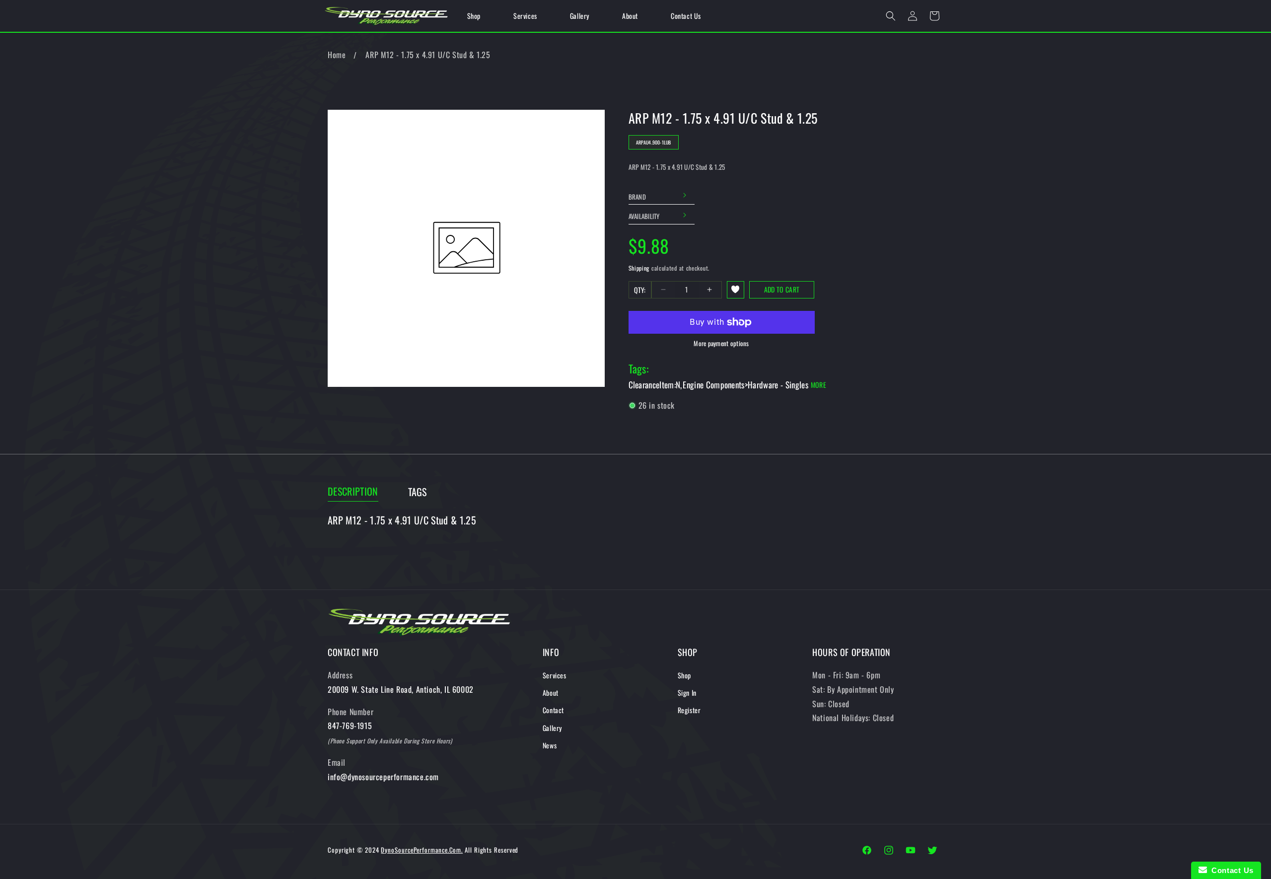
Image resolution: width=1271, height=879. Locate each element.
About (551, 692)
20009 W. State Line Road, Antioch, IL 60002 (401, 689)
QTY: (640, 290)
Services (554, 675)
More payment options (721, 343)
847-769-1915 (350, 726)
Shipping (639, 268)
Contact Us (1230, 870)
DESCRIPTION (353, 491)
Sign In (687, 692)
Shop (684, 675)
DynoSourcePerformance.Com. (422, 850)
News (550, 745)
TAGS (417, 492)
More (818, 384)
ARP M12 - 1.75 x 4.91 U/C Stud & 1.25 (427, 55)
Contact (553, 710)
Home (337, 55)
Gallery (552, 728)
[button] (891, 16)
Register (689, 710)
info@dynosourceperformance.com (383, 777)
